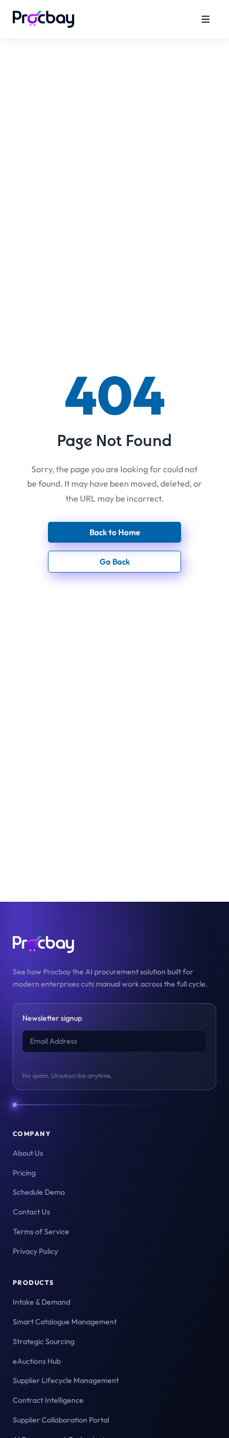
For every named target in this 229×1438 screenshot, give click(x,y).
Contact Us (31, 1212)
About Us (28, 1153)
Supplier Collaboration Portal (61, 1420)
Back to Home (114, 532)
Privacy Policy (35, 1251)
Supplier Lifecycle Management (66, 1380)
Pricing (24, 1173)
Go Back (115, 562)
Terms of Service (41, 1231)
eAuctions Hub (37, 1361)
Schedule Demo (39, 1192)
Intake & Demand (41, 1302)
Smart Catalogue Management (65, 1321)
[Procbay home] (44, 19)
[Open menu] (205, 19)
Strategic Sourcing (44, 1341)
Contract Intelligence (48, 1400)
